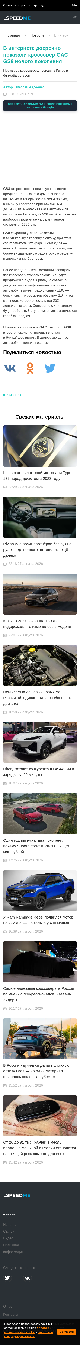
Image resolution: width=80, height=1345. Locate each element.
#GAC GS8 (12, 395)
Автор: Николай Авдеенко (23, 87)
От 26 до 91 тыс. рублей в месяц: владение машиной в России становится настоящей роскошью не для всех (39, 1148)
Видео (8, 1238)
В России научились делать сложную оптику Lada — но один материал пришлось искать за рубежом (36, 1071)
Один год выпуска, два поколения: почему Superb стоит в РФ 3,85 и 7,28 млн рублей (36, 846)
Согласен (67, 1331)
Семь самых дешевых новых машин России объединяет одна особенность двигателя (37, 698)
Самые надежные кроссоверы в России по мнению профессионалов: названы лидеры (38, 994)
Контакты (10, 1314)
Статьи (8, 1231)
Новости (10, 1224)
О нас (7, 1306)
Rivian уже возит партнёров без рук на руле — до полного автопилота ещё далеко (37, 550)
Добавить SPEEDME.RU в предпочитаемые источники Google (40, 105)
